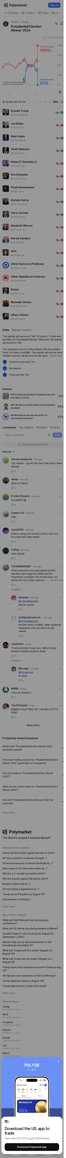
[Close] (58, 1061)
